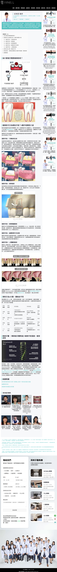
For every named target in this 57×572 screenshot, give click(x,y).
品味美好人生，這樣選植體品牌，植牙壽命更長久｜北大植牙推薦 (6, 427)
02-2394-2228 (48, 473)
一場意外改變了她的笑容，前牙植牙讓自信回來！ (37, 407)
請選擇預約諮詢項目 (8, 468)
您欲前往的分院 (7, 490)
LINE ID (17, 483)
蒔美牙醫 (34, 372)
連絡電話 (5, 483)
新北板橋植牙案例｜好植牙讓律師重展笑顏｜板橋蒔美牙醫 (37, 427)
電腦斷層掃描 (9, 129)
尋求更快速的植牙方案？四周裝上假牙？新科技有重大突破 (16, 381)
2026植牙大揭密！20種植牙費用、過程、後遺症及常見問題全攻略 (49, 152)
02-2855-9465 (48, 506)
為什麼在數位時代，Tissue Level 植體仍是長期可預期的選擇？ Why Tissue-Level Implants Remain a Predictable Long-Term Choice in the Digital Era (49, 45)
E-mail (17, 477)
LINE (19, 521)
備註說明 (5, 499)
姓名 (4, 477)
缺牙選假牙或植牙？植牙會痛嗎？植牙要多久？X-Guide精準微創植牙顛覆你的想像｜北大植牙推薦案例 (16, 408)
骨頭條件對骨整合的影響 (8, 386)
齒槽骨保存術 (20, 292)
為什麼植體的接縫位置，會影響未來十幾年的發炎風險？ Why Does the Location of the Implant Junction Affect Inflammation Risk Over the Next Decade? (49, 108)
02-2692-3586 (48, 495)
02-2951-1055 (48, 484)
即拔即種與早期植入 (35, 291)
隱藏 (7, 34)
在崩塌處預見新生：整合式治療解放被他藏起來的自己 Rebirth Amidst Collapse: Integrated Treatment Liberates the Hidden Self (26, 409)
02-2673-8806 (48, 518)
